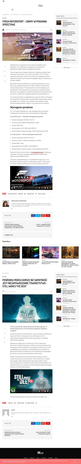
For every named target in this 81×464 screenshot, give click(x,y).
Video (38, 457)
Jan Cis (6, 291)
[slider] (24, 188)
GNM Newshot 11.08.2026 (69, 60)
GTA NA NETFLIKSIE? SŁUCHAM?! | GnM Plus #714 (70, 42)
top (36, 193)
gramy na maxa (30, 193)
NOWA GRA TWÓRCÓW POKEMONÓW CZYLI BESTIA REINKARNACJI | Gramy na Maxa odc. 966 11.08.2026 (69, 52)
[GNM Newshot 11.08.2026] (58, 60)
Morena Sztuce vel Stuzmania (11, 29)
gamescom (20, 193)
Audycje (64, 30)
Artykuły (65, 58)
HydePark (50, 457)
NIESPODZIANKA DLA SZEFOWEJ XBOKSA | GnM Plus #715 (69, 24)
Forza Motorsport (12, 193)
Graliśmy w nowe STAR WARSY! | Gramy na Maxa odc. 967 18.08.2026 (69, 33)
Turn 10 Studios (41, 193)
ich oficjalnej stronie (37, 152)
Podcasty (65, 20)
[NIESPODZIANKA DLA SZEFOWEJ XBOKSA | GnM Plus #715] (58, 22)
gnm (25, 193)
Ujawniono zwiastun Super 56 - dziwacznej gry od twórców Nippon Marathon (14, 434)
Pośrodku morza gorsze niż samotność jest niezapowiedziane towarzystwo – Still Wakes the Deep (14, 226)
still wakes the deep (29, 403)
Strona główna (5, 14)
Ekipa (56, 457)
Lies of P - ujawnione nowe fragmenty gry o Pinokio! (43, 225)
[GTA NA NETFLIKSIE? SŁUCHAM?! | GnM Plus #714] (58, 41)
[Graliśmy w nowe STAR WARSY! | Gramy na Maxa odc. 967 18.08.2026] (58, 32)
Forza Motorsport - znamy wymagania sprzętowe (43, 433)
